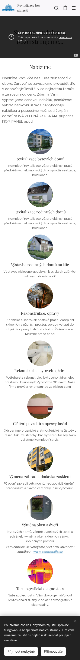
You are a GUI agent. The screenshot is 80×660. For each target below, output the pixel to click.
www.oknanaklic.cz (48, 552)
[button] (56, 8)
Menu (73, 8)
